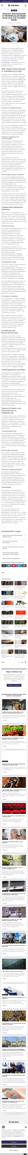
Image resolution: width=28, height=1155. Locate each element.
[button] (26, 1127)
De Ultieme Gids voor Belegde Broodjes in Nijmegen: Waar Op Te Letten (13, 738)
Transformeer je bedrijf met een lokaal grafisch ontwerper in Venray (12, 920)
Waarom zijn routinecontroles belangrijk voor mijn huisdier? (14, 553)
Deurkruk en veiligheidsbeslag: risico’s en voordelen (7, 656)
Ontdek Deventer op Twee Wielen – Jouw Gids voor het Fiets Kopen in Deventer (13, 712)
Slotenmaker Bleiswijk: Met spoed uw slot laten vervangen (7, 607)
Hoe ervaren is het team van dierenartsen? (14, 541)
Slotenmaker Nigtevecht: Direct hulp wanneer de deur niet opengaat (20, 617)
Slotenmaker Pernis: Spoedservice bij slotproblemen (5, 627)
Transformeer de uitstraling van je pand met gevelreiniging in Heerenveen (13, 894)
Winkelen (14, 10)
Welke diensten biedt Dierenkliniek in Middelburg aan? (14, 536)
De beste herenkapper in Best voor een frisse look (12, 842)
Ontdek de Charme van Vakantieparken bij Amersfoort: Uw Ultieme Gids (13, 764)
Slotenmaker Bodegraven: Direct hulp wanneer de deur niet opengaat (20, 597)
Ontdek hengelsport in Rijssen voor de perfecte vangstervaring (12, 868)
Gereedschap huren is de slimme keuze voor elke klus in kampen (14, 1024)
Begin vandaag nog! (14, 672)
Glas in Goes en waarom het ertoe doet (12, 971)
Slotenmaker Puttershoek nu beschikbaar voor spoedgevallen (7, 636)
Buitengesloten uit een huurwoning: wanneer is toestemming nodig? (20, 656)
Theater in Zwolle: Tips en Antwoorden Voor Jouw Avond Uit (13, 816)
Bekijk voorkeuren (14, 1150)
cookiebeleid (16, 1136)
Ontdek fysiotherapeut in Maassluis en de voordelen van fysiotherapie (13, 1101)
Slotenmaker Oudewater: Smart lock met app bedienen (20, 646)
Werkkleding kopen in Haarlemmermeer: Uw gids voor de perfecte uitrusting (14, 790)
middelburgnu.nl (7, 62)
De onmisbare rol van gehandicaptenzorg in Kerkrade (14, 1076)
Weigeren (14, 1146)
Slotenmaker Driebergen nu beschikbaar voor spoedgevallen (7, 597)
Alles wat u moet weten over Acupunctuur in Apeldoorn (14, 998)
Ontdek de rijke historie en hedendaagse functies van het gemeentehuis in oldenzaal (13, 1050)
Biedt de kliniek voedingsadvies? (14, 558)
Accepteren (14, 1142)
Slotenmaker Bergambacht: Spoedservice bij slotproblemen (21, 636)
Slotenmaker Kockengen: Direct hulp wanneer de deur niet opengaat (20, 587)
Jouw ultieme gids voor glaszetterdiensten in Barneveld (14, 946)
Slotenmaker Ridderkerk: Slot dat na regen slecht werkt (6, 646)
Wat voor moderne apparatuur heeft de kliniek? (14, 547)
